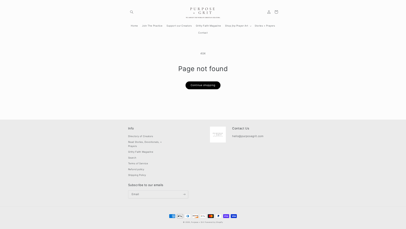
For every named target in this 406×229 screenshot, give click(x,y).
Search (132, 157)
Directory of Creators (140, 136)
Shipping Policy (137, 175)
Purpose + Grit (197, 222)
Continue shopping (203, 85)
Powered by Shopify (214, 222)
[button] (131, 12)
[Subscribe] (184, 194)
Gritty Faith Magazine (140, 151)
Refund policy (136, 169)
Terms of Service (138, 163)
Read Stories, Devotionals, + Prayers (145, 144)
